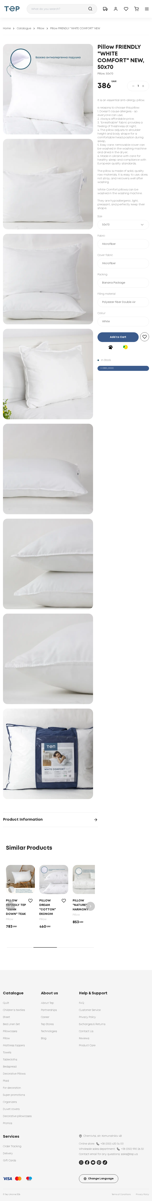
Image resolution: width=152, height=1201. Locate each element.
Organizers (10, 1102)
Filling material (106, 294)
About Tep (47, 1003)
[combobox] (62, 9)
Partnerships (49, 1010)
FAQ (81, 1003)
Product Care (87, 1045)
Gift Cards (9, 1160)
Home (7, 28)
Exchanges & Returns (92, 1024)
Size (100, 216)
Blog (43, 1038)
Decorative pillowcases (17, 1116)
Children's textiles (14, 1010)
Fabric (101, 236)
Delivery (8, 1153)
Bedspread (9, 1067)
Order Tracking (12, 1146)
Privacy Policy (87, 1017)
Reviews (84, 1038)
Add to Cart (118, 337)
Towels (7, 1053)
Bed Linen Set (11, 1024)
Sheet (6, 1017)
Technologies (49, 1031)
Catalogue (24, 28)
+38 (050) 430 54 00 (112, 1144)
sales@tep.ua (129, 1154)
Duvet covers (11, 1109)
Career (45, 1017)
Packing (102, 274)
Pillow (40, 28)
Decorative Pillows (14, 1074)
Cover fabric (105, 255)
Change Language (101, 1179)
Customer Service (90, 1010)
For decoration (12, 1088)
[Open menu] (147, 9)
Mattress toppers (14, 1045)
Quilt (6, 1003)
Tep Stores (47, 1024)
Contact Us (86, 1031)
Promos (7, 1123)
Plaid (6, 1081)
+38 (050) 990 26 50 (132, 1149)
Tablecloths (10, 1060)
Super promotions (14, 1095)
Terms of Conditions (121, 1194)
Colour (101, 313)
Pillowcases (10, 1031)
